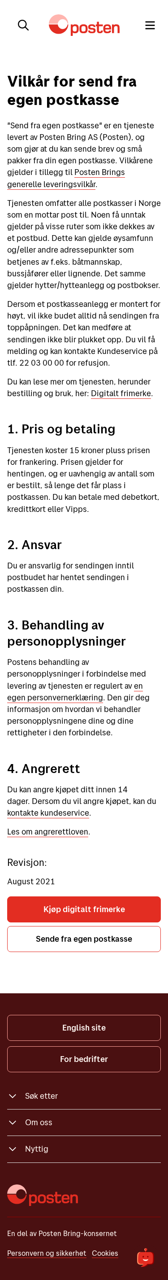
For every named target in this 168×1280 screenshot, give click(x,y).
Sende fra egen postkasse (84, 939)
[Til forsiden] (84, 25)
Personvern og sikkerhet (46, 1253)
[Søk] (23, 25)
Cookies (105, 1253)
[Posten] (42, 1195)
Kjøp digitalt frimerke (84, 909)
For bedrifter (84, 1059)
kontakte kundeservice (48, 813)
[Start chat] (145, 1257)
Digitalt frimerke (121, 393)
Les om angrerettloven (47, 831)
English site (84, 1027)
